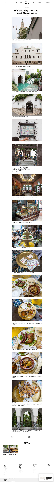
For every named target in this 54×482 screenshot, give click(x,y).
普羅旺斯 (20, 469)
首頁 (25, 7)
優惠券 (21, 2)
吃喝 (33, 465)
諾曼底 (20, 467)
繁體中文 (47, 2)
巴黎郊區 (20, 465)
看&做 (34, 466)
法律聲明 (5, 467)
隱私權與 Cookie (6, 468)
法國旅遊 (40, 2)
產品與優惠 (35, 464)
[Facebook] (47, 467)
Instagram (49, 465)
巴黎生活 (34, 2)
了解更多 (47, 479)
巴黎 (16, 2)
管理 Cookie (5, 469)
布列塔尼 (20, 468)
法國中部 (20, 466)
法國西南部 (20, 470)
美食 (28, 7)
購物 (33, 467)
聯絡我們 (5, 466)
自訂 (44, 479)
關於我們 (5, 465)
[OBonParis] (27, 2)
